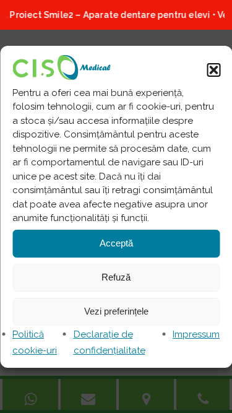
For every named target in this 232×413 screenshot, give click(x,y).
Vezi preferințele (116, 311)
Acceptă (116, 243)
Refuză (116, 277)
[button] (213, 70)
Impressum (196, 334)
